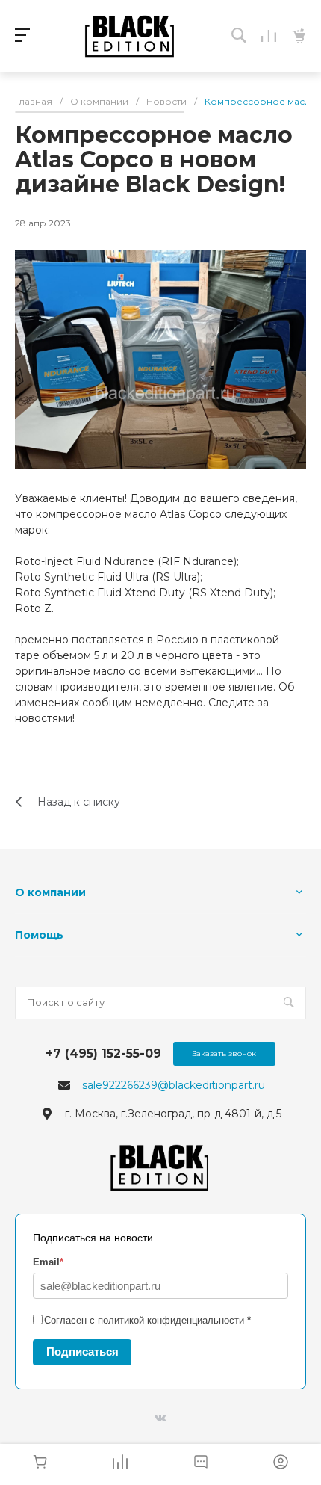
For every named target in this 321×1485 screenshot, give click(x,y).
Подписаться (82, 1351)
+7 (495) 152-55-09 (103, 1053)
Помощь (39, 935)
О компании (50, 892)
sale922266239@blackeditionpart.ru (173, 1085)
